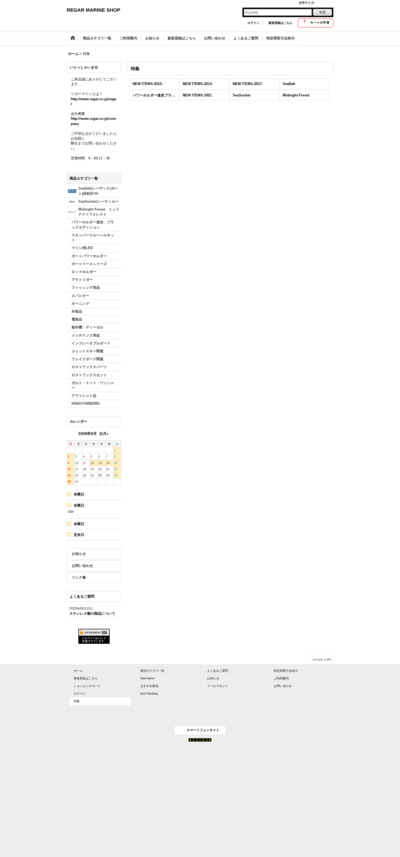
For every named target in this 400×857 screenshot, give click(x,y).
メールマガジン (217, 686)
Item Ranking (149, 693)
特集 (77, 701)
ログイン (253, 22)
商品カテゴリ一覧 (152, 670)
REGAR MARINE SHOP (93, 10)
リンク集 (79, 577)
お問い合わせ (82, 566)
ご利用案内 (281, 678)
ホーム (78, 670)
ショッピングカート (87, 686)
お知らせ (79, 554)
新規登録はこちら (281, 22)
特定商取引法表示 (286, 670)
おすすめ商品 (149, 686)
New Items (147, 678)
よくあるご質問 (217, 670)
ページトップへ (322, 659)
